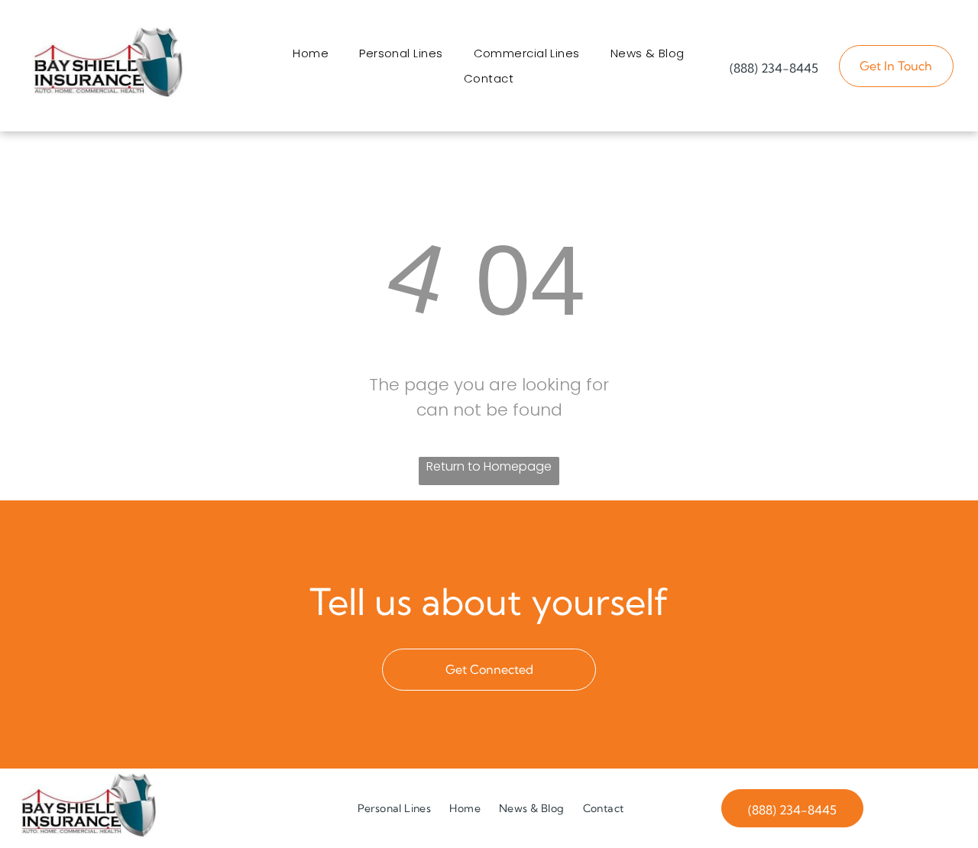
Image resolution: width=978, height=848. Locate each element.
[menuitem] (310, 53)
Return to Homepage (489, 466)
